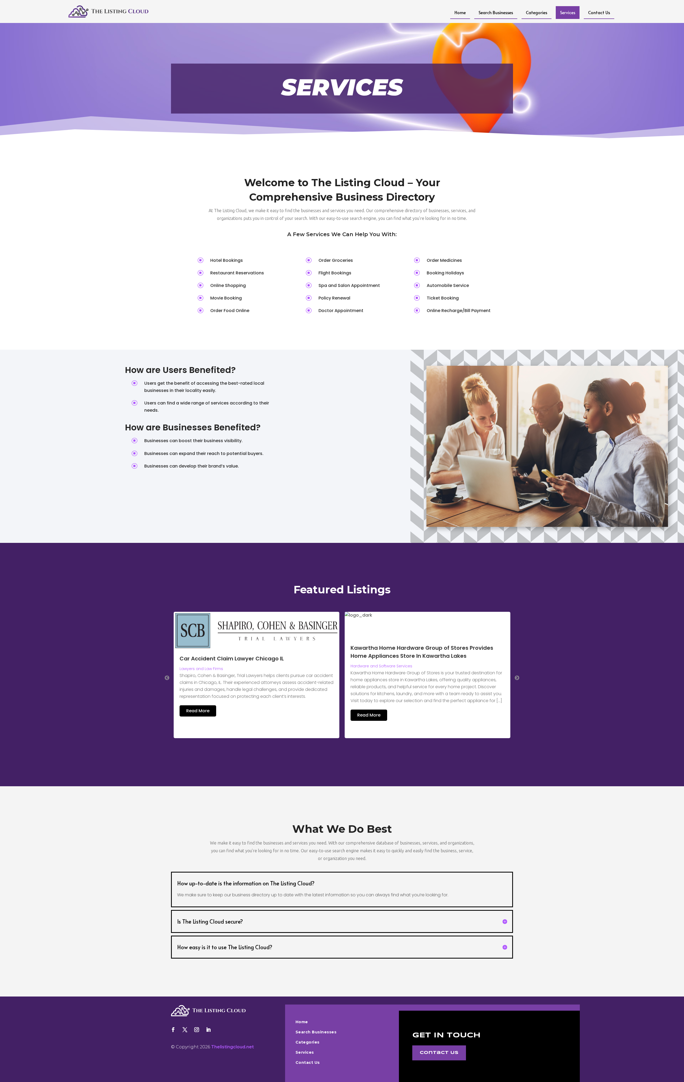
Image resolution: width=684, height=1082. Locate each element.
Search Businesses (496, 12)
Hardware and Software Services (381, 666)
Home (460, 12)
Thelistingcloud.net (232, 1046)
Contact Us (599, 12)
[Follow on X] (185, 1029)
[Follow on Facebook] (173, 1029)
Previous (167, 678)
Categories (536, 12)
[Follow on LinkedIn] (208, 1029)
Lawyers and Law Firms (201, 668)
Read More (197, 711)
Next (517, 678)
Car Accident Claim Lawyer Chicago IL (232, 658)
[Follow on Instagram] (196, 1029)
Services (567, 12)
